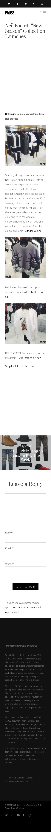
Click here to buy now (30, 357)
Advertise (21, 778)
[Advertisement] (25, 81)
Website (9, 564)
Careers (30, 778)
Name (9, 532)
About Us (10, 778)
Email (9, 548)
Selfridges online (32, 230)
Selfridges (10, 114)
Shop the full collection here (20, 366)
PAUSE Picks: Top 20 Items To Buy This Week (25, 452)
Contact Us (23, 781)
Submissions (11, 781)
